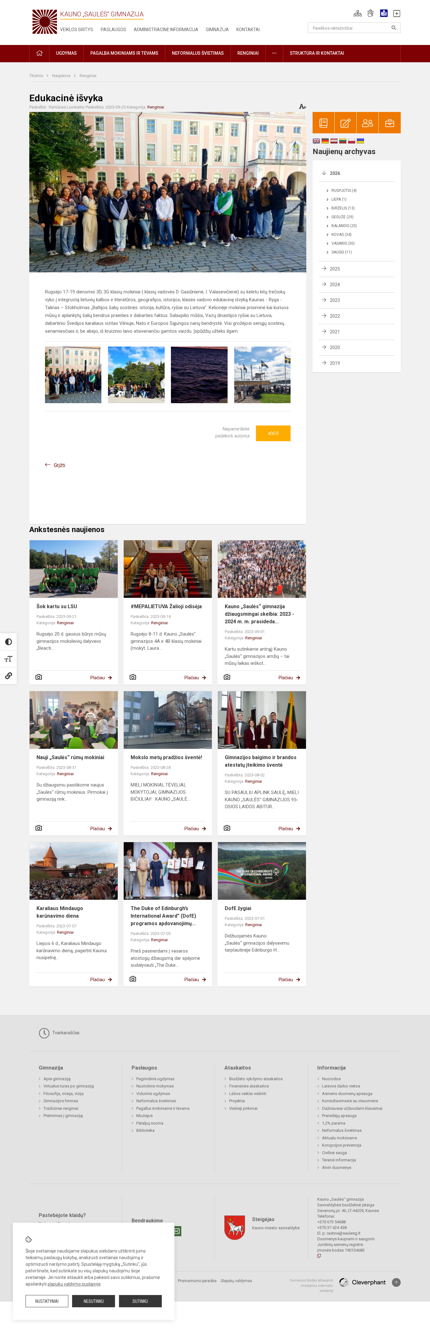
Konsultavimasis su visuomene (350, 1100)
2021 (335, 331)
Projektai (237, 1100)
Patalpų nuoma (149, 1123)
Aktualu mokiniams (339, 1138)
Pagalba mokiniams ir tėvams (163, 1108)
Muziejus (144, 1115)
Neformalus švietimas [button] (198, 53)
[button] (358, 13)
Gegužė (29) (342, 217)
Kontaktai (248, 29)
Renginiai (88, 75)
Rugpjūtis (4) (344, 190)
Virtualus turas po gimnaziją (68, 1086)
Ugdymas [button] (66, 53)
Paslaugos (113, 29)
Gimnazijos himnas (60, 1100)
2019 (335, 363)
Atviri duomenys (336, 1167)
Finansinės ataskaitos (249, 1086)
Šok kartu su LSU (57, 606)
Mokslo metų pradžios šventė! (166, 757)
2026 (335, 173)
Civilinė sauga (334, 1152)
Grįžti (59, 465)
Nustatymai (47, 1301)
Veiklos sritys (76, 29)
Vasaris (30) (343, 243)
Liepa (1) (339, 199)
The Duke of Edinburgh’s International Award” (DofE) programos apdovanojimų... (163, 915)
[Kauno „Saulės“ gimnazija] (44, 21)
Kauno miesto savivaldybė (276, 1228)
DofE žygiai (238, 908)
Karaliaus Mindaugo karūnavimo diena (60, 912)
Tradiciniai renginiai (60, 1108)
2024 (335, 284)
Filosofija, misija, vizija (63, 1093)
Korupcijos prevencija (341, 1145)
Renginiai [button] (248, 53)
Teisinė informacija (339, 1160)
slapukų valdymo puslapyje (74, 1284)
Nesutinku (94, 1301)
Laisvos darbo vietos (341, 1086)
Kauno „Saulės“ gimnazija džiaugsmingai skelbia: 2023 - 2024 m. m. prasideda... (259, 614)
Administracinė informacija (166, 29)
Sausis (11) (341, 252)
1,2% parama (333, 1123)
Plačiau (97, 677)
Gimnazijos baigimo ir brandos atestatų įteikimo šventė (261, 761)
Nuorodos (331, 1078)
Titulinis (36, 75)
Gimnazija (217, 29)
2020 (335, 347)
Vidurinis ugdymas (153, 1093)
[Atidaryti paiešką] (394, 27)
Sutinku (140, 1301)
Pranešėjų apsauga (339, 1115)
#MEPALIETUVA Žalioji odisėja (166, 606)
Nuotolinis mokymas (155, 1086)
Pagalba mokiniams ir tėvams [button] (124, 53)
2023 (335, 300)
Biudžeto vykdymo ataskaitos (256, 1078)
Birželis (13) (343, 208)
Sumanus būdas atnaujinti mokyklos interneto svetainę (311, 1285)
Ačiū (273, 433)
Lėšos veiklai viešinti (247, 1093)
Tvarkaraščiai (65, 1033)
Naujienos (61, 75)
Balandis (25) (344, 226)
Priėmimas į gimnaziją (63, 1115)
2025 (335, 268)
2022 (335, 316)
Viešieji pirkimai (243, 1108)
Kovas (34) (341, 234)
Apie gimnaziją (57, 1078)
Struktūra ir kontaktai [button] (317, 53)
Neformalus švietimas (156, 1100)
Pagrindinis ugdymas (155, 1078)
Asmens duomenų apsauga (347, 1093)
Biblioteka (145, 1130)
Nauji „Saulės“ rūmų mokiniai (70, 757)
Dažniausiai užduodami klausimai (352, 1108)
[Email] (176, 1231)
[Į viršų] (396, 1282)
